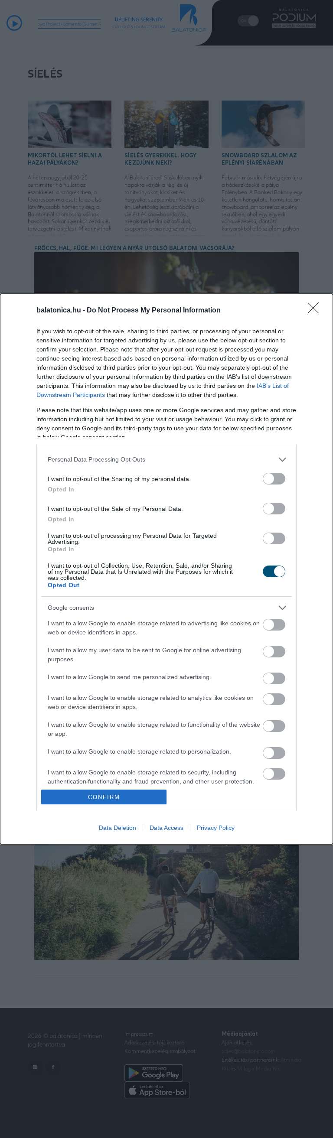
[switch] (274, 478)
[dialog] (166, 569)
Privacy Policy (216, 827)
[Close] (316, 310)
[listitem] (166, 459)
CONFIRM (104, 797)
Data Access (166, 827)
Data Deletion (117, 827)
